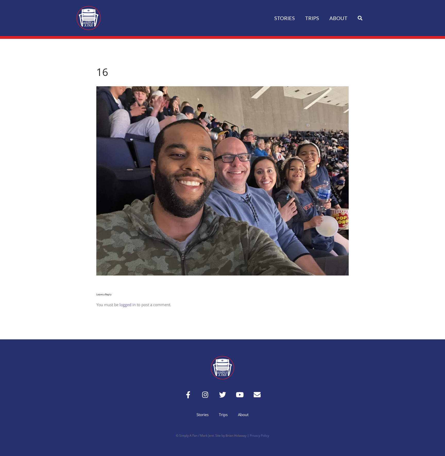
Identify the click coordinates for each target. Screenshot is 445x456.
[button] (360, 18)
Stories (284, 18)
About (338, 18)
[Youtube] (239, 394)
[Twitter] (222, 394)
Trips (312, 18)
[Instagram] (205, 394)
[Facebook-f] (188, 394)
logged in (127, 304)
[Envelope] (257, 394)
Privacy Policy (259, 435)
